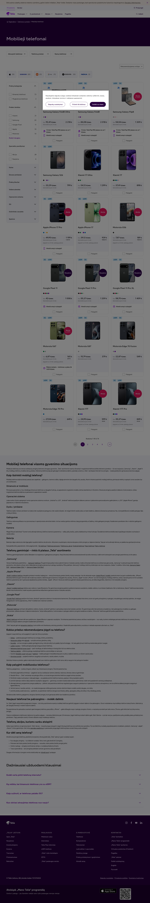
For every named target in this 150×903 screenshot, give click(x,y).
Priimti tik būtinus (78, 104)
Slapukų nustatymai (55, 104)
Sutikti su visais (97, 104)
